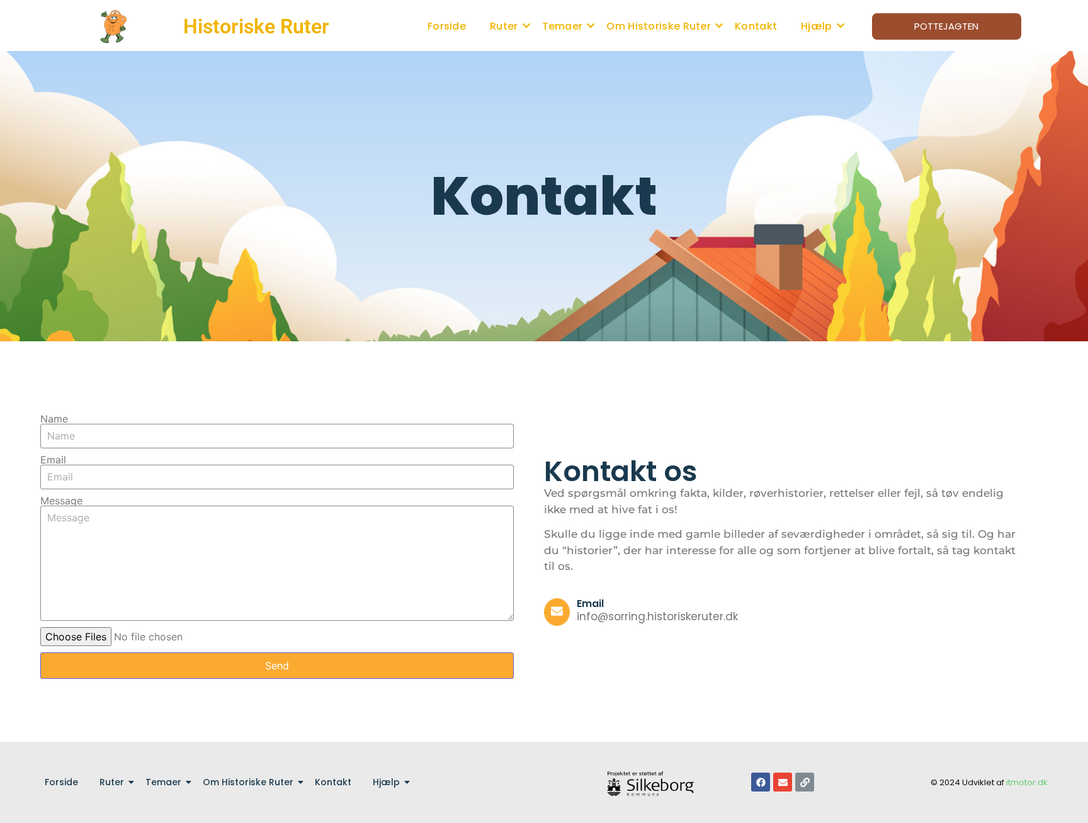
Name (54, 419)
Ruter (504, 26)
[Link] (804, 782)
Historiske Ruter (256, 26)
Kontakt (756, 26)
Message (61, 501)
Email (53, 460)
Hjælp (816, 26)
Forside (447, 26)
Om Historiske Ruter (658, 26)
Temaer (562, 26)
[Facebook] (760, 782)
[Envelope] (782, 782)
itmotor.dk (1027, 782)
